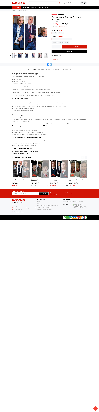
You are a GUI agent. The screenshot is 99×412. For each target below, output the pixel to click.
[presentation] (10, 55)
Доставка (34, 7)
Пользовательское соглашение (45, 209)
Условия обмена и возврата (44, 207)
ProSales (20, 217)
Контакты (47, 7)
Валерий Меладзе (56, 59)
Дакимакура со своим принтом (20, 153)
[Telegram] (51, 64)
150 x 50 (54, 33)
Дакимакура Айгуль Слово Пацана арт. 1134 (77, 180)
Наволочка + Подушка (65, 39)
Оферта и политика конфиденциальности (47, 205)
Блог (38, 203)
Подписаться (44, 193)
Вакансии (39, 211)
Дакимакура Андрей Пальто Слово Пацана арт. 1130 (38, 180)
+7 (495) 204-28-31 (70, 2)
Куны (28, 7)
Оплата (41, 7)
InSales (29, 217)
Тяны (24, 7)
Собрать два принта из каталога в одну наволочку (25, 151)
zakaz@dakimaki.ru (17, 206)
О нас (38, 201)
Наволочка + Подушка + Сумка (60, 42)
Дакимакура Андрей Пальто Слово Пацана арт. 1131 (57, 180)
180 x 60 (61, 33)
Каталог (17, 7)
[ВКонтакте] (48, 64)
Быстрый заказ (69, 51)
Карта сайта (21, 216)
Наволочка (55, 39)
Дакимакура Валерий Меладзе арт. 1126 (20, 179)
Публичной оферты (41, 195)
